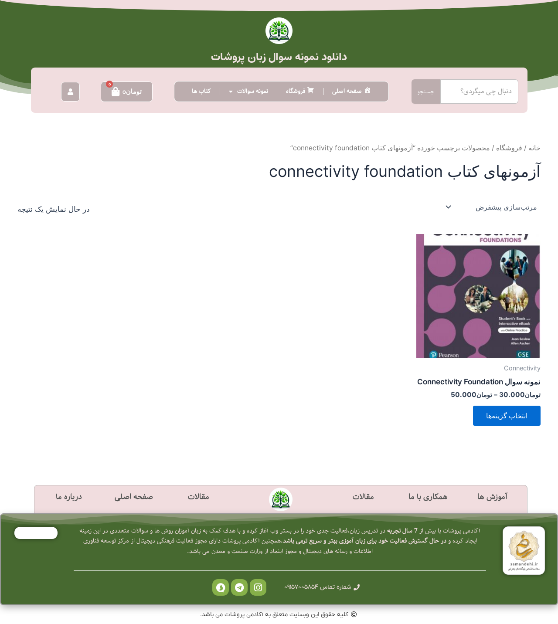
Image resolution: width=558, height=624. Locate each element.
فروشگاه (509, 148)
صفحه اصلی (134, 497)
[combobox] (479, 91)
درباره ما (69, 497)
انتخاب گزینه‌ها (506, 415)
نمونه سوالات (252, 91)
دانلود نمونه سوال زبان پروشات (279, 57)
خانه (534, 148)
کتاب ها (201, 91)
